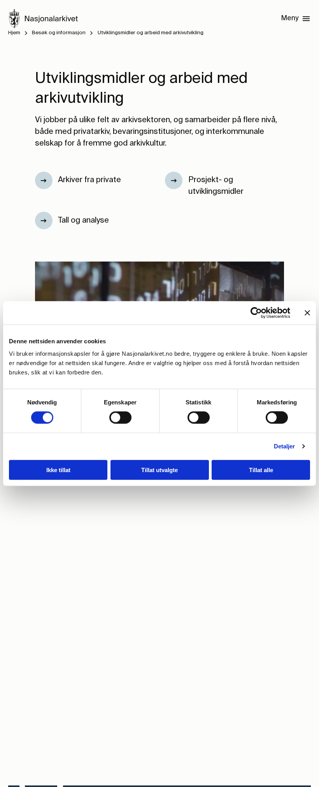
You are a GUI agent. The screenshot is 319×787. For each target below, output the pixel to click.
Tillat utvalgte (159, 469)
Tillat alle (261, 469)
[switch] (120, 417)
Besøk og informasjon (59, 32)
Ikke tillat (58, 469)
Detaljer (284, 446)
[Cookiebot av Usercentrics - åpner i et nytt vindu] (256, 313)
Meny (289, 18)
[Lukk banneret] (307, 313)
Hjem (14, 32)
